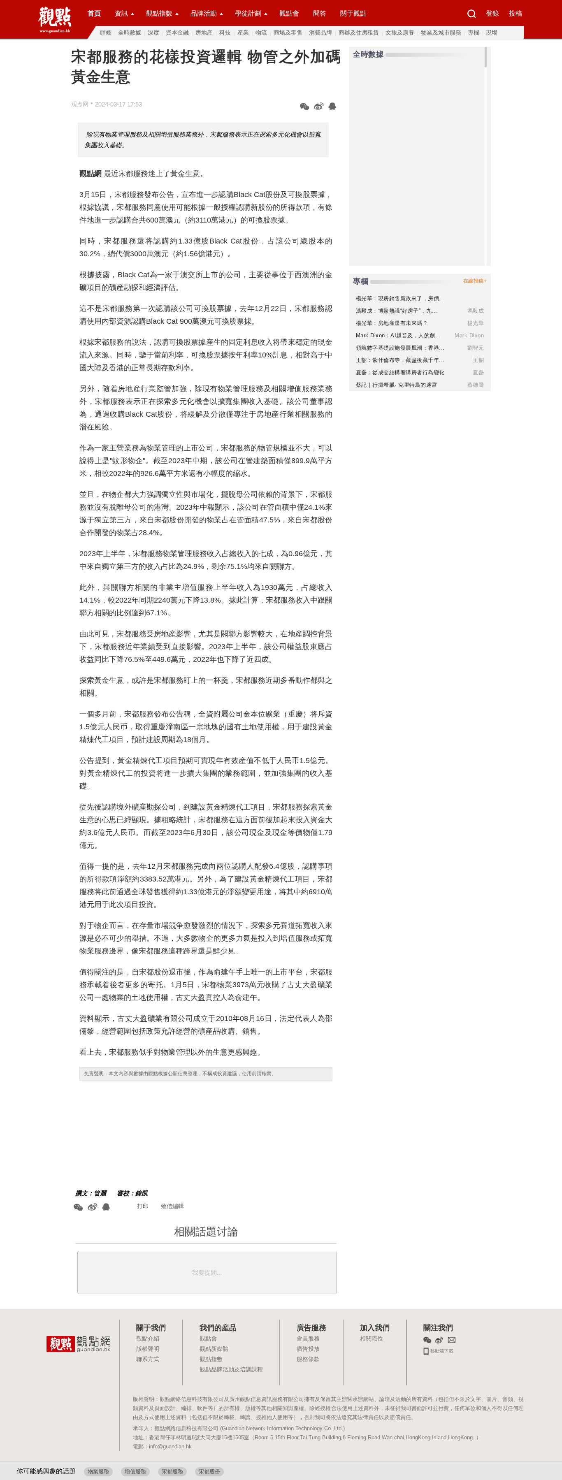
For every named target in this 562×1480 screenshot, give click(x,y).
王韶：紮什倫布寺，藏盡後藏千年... (400, 360)
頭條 (105, 32)
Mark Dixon (469, 335)
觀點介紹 (147, 1339)
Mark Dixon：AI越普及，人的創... (398, 335)
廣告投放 (308, 1349)
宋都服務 (172, 1471)
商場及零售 (288, 32)
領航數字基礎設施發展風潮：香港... (400, 348)
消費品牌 (320, 32)
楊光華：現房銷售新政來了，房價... (400, 298)
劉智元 (475, 348)
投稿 (515, 13)
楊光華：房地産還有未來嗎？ (392, 323)
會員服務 (308, 1339)
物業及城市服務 (441, 32)
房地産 (204, 32)
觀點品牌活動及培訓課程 (231, 1370)
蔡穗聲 (475, 385)
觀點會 (289, 13)
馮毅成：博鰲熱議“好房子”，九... (396, 311)
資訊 (121, 13)
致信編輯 (172, 1206)
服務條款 (308, 1359)
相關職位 (371, 1339)
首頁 (94, 13)
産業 (243, 32)
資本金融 (177, 32)
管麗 (100, 1193)
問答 (319, 13)
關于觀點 (353, 13)
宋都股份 (209, 1471)
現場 (491, 32)
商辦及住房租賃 (359, 32)
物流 (261, 32)
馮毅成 (475, 311)
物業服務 (98, 1471)
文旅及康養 (400, 32)
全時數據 (129, 32)
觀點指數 (159, 13)
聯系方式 (147, 1359)
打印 (143, 1206)
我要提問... (207, 1272)
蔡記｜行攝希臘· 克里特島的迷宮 (396, 385)
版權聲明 (147, 1349)
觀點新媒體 (214, 1349)
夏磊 (478, 372)
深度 (153, 32)
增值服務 (135, 1471)
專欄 (473, 32)
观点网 (79, 104)
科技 (225, 32)
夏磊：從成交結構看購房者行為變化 (400, 372)
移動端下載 (441, 1350)
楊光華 (475, 323)
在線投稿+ (475, 281)
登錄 (492, 13)
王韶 (478, 360)
